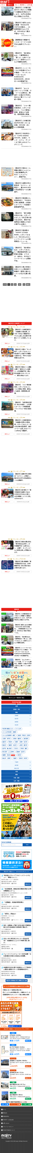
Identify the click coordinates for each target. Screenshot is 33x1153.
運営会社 (5, 1113)
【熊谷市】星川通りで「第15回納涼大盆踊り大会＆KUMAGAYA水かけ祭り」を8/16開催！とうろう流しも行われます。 (22, 494)
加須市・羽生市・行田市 (24, 735)
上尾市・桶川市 (23, 745)
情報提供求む (6, 1116)
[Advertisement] (16, 157)
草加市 (10, 742)
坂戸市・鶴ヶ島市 (7, 748)
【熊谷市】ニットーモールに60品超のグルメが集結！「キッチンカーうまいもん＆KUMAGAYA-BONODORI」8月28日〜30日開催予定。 (23, 651)
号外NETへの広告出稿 (8, 1119)
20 (19, 284)
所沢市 (19, 755)
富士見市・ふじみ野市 (8, 751)
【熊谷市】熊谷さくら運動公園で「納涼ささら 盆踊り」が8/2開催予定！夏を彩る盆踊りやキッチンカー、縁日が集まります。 (22, 371)
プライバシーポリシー (8, 1126)
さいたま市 (18, 728)
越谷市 (4, 742)
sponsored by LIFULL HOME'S (22, 1029)
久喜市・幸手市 (6, 738)
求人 (16, 4)
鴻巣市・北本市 (13, 745)
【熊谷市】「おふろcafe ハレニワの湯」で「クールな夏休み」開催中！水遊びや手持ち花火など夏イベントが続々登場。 (23, 663)
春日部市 (26, 738)
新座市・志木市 (21, 751)
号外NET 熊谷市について (9, 1130)
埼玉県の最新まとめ (7, 728)
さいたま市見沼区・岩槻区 (9, 732)
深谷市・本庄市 (23, 758)
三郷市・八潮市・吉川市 (21, 742)
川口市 (16, 748)
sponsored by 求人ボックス (22, 871)
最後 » (28, 284)
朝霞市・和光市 (8, 755)
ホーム (4, 1109)
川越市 (15, 758)
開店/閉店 (22, 4)
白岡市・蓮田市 (17, 738)
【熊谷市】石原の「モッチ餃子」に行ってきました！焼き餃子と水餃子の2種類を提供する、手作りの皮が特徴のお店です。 (22, 354)
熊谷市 (4, 745)
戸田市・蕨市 (23, 748)
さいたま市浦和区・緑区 (8, 735)
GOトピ (3, 4)
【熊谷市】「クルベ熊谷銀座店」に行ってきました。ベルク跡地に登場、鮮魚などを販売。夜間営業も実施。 (22, 389)
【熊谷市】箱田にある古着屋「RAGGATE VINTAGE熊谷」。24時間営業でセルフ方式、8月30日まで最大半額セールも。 (23, 628)
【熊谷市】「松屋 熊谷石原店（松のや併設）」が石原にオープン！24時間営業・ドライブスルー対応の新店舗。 (23, 407)
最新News (10, 4)
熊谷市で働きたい (9, 871)
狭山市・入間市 (6, 758)
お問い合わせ (6, 1123)
